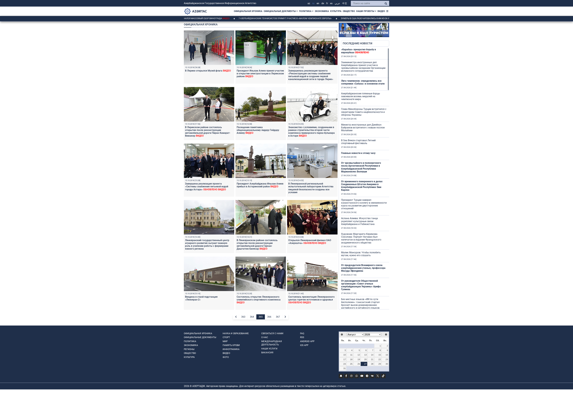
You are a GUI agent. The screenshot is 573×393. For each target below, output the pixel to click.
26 (359, 364)
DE (322, 3)
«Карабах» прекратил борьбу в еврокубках (358, 51)
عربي (337, 3)
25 (351, 364)
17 (344, 359)
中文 (344, 3)
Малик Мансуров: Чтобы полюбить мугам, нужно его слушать (361, 254)
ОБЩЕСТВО (349, 11)
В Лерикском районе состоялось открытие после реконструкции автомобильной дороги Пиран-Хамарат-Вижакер (207, 131)
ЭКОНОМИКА (322, 11)
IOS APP (304, 345)
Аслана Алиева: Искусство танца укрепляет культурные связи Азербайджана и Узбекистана (359, 221)
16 (387, 355)
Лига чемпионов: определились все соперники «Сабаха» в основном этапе (363, 82)
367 (278, 316)
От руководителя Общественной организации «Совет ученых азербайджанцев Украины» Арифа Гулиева (361, 285)
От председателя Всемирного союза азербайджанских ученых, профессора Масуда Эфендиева (363, 268)
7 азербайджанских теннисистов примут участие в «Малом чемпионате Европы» (256, 18)
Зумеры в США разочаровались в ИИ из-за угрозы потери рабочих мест (351, 18)
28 (372, 364)
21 (372, 359)
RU (313, 3)
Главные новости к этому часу (358, 153)
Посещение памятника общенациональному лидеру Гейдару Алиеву (258, 130)
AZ (309, 3)
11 (351, 355)
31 (344, 368)
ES (331, 3)
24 (344, 364)
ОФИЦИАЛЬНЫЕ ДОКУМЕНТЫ (280, 11)
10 (344, 355)
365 (261, 316)
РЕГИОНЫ (189, 349)
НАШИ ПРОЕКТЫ (365, 11)
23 (387, 359)
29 (379, 364)
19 (359, 359)
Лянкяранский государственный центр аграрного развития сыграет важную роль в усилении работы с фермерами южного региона (207, 244)
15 (379, 355)
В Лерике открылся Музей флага (208, 70)
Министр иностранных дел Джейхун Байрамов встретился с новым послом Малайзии (363, 127)
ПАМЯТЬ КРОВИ (231, 345)
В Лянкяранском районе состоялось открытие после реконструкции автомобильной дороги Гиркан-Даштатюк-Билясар (257, 244)
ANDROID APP (307, 341)
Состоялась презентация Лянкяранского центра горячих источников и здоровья (311, 299)
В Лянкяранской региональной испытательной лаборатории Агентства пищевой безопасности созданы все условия (310, 188)
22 (379, 359)
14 (372, 355)
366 (269, 316)
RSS (302, 337)
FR (327, 3)
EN (318, 3)
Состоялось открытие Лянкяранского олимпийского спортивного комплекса (259, 299)
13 (365, 355)
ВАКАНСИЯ (267, 352)
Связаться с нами (272, 333)
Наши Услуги (269, 348)
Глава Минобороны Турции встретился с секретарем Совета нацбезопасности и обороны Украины (363, 112)
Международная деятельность (271, 343)
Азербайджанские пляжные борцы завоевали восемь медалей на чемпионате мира (360, 96)
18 (351, 359)
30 (387, 364)
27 (365, 364)
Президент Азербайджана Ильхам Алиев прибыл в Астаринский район (260, 185)
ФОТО (226, 357)
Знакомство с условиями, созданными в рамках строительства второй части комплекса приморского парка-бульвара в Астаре (311, 131)
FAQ (302, 333)
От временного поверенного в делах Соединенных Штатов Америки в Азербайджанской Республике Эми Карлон (361, 185)
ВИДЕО (381, 11)
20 (365, 359)
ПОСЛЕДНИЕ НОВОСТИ (357, 43)
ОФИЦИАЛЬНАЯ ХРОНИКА (248, 11)
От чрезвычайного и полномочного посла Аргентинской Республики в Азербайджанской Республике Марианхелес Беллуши (361, 167)
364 (252, 316)
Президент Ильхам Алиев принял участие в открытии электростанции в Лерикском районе (260, 73)
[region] (365, 178)
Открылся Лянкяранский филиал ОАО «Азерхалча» (309, 241)
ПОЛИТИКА (305, 11)
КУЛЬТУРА (335, 11)
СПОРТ (226, 337)
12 (359, 355)
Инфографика (231, 349)
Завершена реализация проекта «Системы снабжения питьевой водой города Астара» (206, 186)
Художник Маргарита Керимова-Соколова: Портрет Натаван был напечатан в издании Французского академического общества (361, 238)
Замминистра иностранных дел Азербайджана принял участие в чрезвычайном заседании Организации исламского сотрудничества (363, 66)
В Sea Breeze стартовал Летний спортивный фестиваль (358, 142)
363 (243, 316)
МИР (225, 341)
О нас (264, 337)
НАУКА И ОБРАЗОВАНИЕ (236, 333)
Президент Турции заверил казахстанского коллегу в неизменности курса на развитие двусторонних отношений (364, 204)
